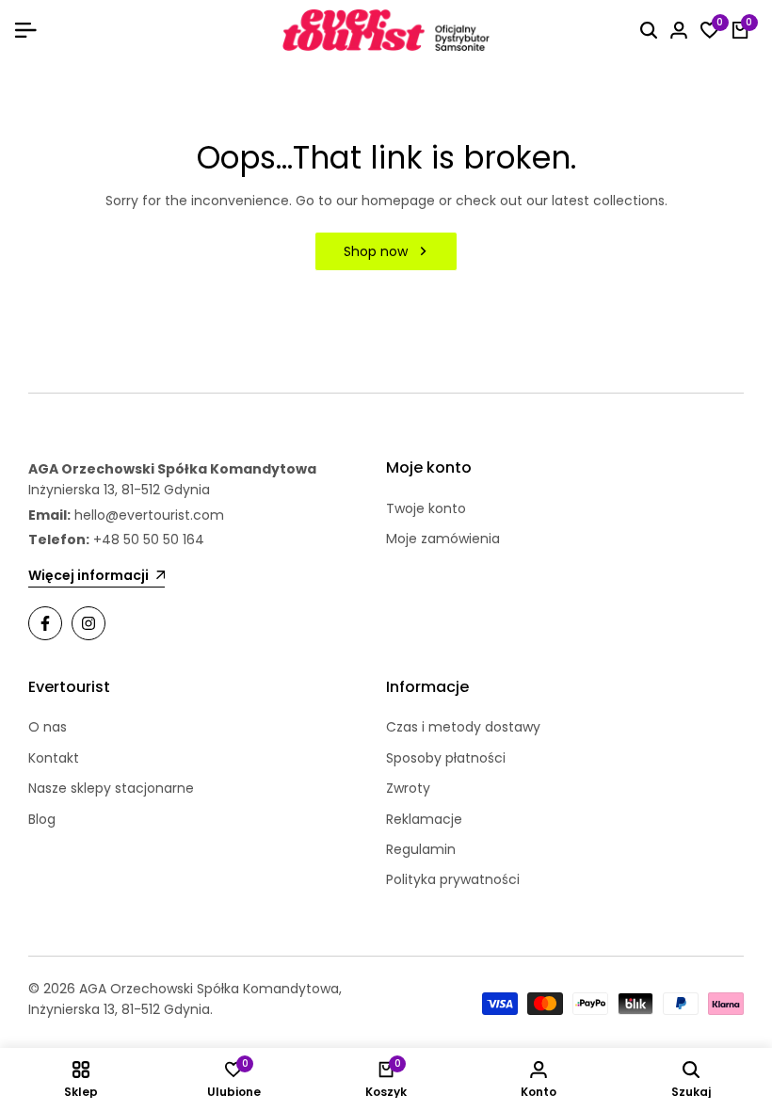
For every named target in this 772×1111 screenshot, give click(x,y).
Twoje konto (426, 508)
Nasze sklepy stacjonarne (111, 788)
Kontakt (53, 758)
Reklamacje (424, 819)
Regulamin (421, 849)
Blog (42, 819)
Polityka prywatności (453, 879)
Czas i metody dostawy (463, 726)
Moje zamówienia (443, 538)
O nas (47, 726)
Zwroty (408, 788)
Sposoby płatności (446, 758)
